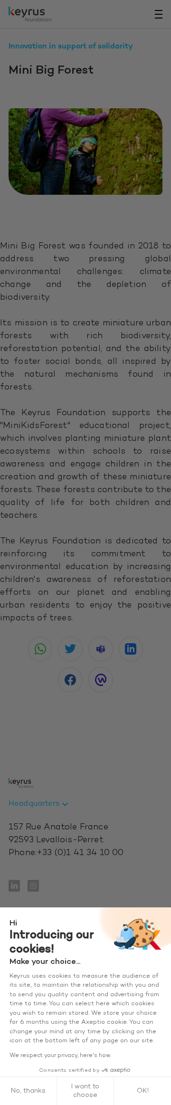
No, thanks (28, 1091)
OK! (143, 1091)
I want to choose (85, 1091)
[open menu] (158, 14)
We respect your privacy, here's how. (60, 1055)
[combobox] (40, 804)
